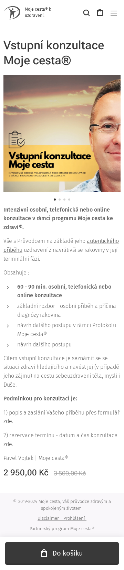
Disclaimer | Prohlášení (62, 518)
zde (7, 421)
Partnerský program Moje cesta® (62, 528)
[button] (86, 12)
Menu (114, 13)
